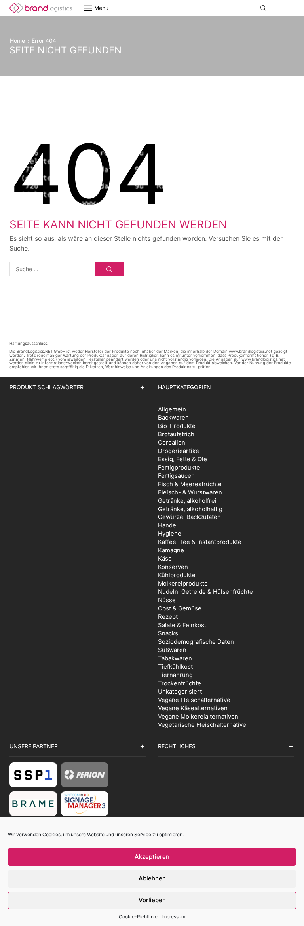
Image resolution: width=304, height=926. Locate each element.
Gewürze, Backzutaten (189, 517)
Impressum (173, 917)
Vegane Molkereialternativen (198, 716)
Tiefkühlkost (175, 666)
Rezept (168, 616)
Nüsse (167, 600)
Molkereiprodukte (183, 583)
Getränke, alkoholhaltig (190, 509)
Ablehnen (152, 878)
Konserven (173, 566)
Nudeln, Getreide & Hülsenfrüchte (205, 591)
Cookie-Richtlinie (138, 917)
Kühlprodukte (177, 575)
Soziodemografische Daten (196, 641)
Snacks (168, 633)
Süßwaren (172, 650)
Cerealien (171, 442)
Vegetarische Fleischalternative (202, 724)
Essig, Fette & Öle (182, 459)
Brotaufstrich (176, 434)
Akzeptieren (152, 856)
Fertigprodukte (179, 467)
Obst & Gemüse (179, 608)
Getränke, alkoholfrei (187, 500)
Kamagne (171, 550)
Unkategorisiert (180, 691)
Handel (168, 525)
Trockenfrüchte (179, 683)
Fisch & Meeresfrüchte (190, 484)
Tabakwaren (175, 658)
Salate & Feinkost (182, 625)
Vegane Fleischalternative (194, 700)
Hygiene (169, 533)
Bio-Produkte (177, 426)
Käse (165, 558)
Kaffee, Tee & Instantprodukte (199, 542)
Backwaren (173, 417)
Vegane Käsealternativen (193, 708)
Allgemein (172, 409)
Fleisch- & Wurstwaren (190, 492)
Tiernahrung (175, 675)
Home (17, 40)
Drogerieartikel (179, 450)
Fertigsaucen (176, 475)
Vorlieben (152, 900)
